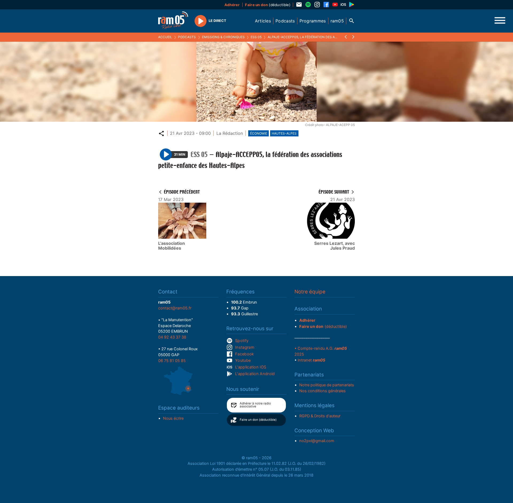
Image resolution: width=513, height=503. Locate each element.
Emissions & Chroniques (223, 37)
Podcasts (187, 37)
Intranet (311, 360)
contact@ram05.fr (174, 308)
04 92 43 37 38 (172, 337)
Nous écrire (173, 418)
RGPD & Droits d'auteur (319, 416)
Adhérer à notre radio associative (255, 405)
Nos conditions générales (322, 390)
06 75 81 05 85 (172, 360)
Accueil (165, 37)
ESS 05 (256, 37)
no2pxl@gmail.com (316, 440)
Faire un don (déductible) (258, 420)
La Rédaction (229, 133)
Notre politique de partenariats (326, 385)
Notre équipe (309, 292)
